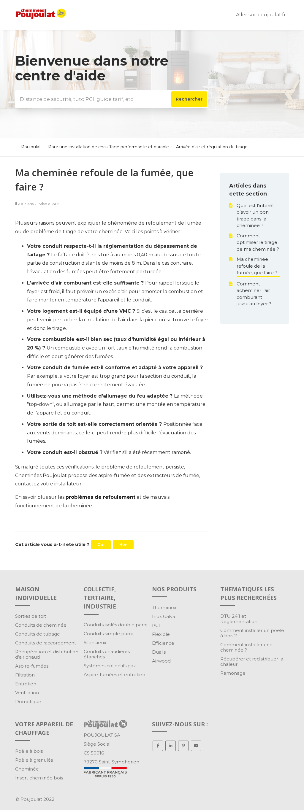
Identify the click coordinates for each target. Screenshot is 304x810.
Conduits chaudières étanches (107, 654)
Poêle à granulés (34, 760)
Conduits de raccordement (45, 643)
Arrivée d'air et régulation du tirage (212, 147)
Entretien (25, 684)
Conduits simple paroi (108, 633)
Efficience (163, 643)
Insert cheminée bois (39, 778)
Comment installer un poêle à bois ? (252, 633)
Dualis (159, 652)
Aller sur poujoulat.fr (261, 15)
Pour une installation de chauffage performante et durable (108, 147)
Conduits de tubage (37, 634)
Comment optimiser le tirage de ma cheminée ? (258, 242)
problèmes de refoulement (100, 497)
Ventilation (27, 692)
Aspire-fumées (31, 666)
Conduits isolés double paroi (115, 625)
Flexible (161, 634)
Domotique (28, 701)
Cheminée (27, 769)
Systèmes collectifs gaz (110, 665)
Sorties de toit (30, 616)
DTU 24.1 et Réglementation (238, 618)
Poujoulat (31, 147)
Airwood (161, 661)
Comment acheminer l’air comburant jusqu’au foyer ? (254, 294)
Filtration (25, 675)
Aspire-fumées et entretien (114, 674)
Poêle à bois (29, 751)
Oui (100, 544)
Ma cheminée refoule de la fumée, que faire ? (257, 265)
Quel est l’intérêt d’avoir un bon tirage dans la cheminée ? (255, 215)
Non (123, 544)
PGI (156, 625)
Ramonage (233, 673)
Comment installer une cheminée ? (246, 647)
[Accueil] (40, 17)
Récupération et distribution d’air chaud (46, 654)
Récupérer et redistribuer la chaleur (251, 661)
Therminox (164, 607)
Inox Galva (163, 616)
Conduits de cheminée (40, 625)
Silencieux (95, 642)
